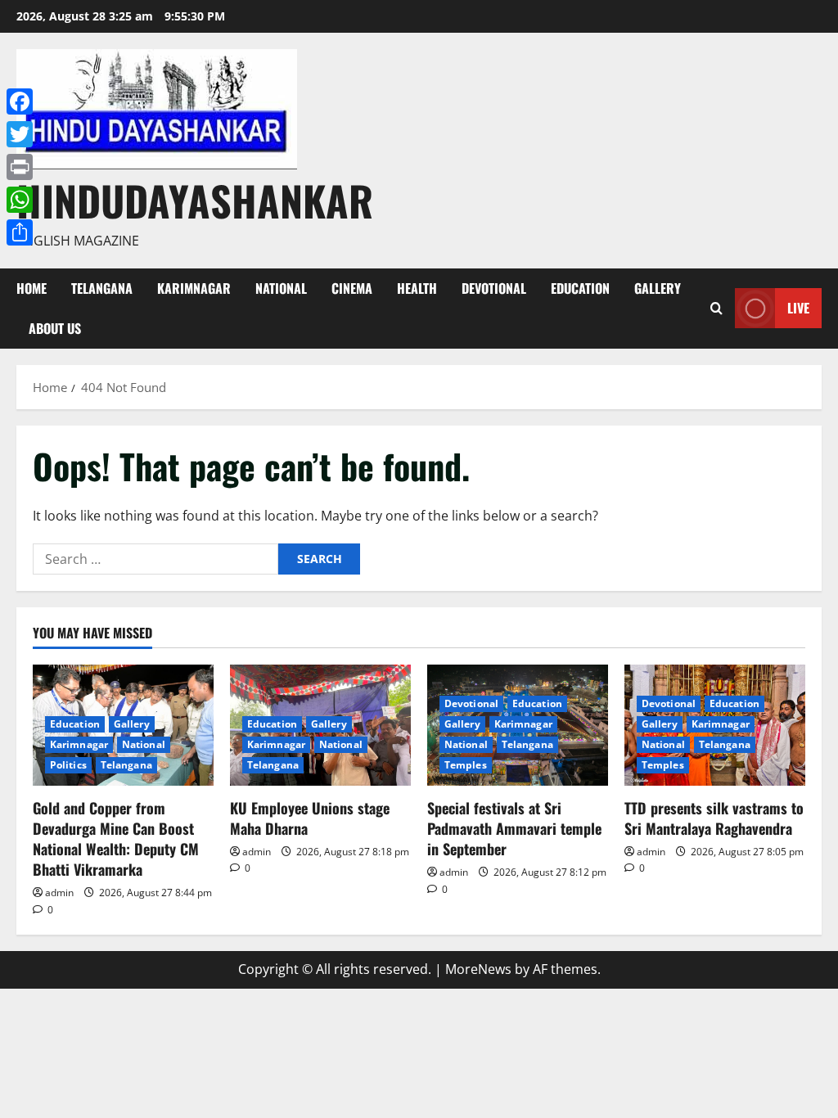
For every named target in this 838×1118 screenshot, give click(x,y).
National (281, 288)
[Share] (19, 232)
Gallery (657, 288)
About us (55, 328)
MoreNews (478, 969)
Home (31, 288)
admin (59, 892)
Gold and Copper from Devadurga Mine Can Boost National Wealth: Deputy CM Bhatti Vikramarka (116, 839)
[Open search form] (716, 308)
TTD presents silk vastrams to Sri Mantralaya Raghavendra (714, 818)
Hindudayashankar (194, 199)
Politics (68, 765)
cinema (351, 288)
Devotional (494, 288)
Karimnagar (194, 288)
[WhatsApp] (19, 199)
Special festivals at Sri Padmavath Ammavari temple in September (514, 828)
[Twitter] (19, 134)
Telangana (102, 288)
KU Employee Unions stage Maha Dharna (310, 818)
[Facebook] (19, 101)
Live (798, 308)
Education (580, 288)
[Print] (19, 167)
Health (417, 288)
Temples (465, 765)
